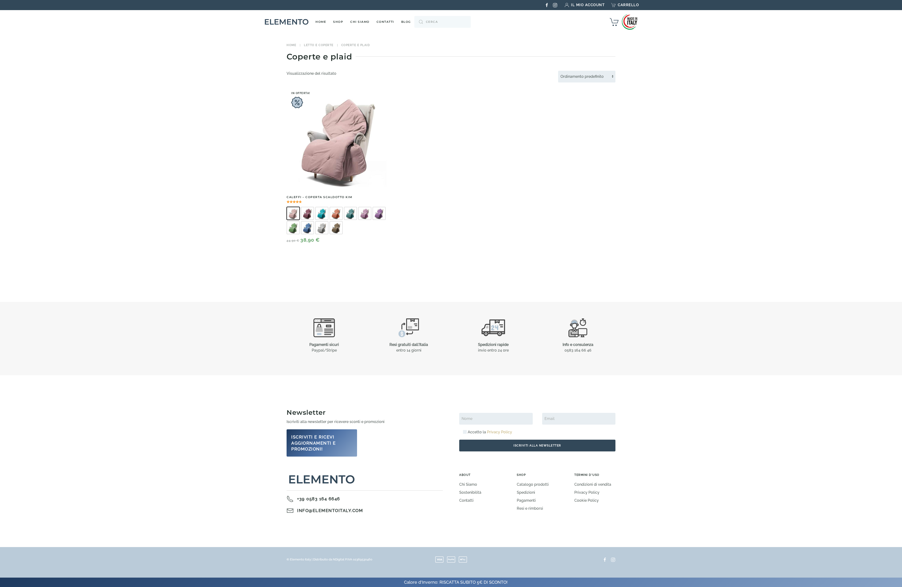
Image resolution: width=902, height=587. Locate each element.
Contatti (385, 21)
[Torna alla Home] (287, 22)
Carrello (628, 5)
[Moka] (336, 227)
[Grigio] (321, 227)
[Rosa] (293, 213)
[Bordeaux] (307, 213)
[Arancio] (336, 213)
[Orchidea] (364, 213)
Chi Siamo (359, 21)
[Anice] (321, 213)
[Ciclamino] (379, 213)
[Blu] (307, 227)
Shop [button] (338, 21)
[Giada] (293, 227)
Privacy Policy (499, 432)
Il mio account (588, 5)
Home (320, 21)
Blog (406, 21)
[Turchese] (350, 213)
